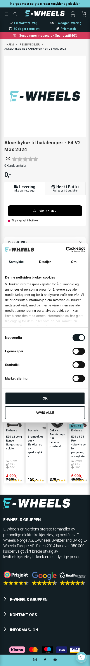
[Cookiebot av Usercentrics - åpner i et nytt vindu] (66, 249)
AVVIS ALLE (45, 412)
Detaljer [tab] (45, 262)
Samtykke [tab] (16, 262)
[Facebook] (45, 660)
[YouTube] (55, 660)
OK (45, 398)
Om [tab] (73, 262)
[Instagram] (35, 660)
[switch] (79, 351)
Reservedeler (30, 44)
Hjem (10, 44)
